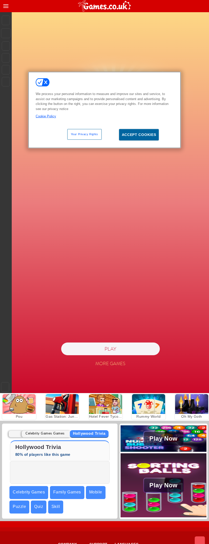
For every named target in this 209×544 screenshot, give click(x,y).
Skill (55, 506)
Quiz (38, 506)
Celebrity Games (29, 492)
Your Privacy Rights (84, 133)
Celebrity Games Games (44, 433)
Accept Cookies (139, 134)
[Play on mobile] (6, 81)
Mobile (95, 492)
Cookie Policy (46, 116)
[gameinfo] (6, 70)
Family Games (67, 492)
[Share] (6, 33)
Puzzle (19, 506)
